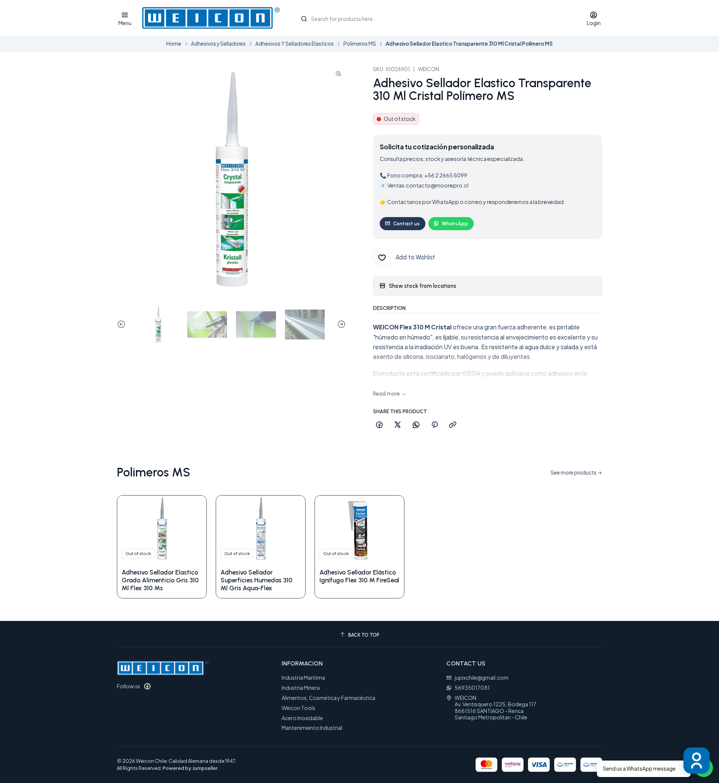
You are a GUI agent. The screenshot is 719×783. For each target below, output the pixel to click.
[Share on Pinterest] (434, 425)
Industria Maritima (303, 677)
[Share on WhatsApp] (416, 425)
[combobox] (436, 17)
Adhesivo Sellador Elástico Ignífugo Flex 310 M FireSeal (359, 576)
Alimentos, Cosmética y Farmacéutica (328, 697)
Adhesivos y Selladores (218, 43)
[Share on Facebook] (379, 425)
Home (173, 43)
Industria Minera (301, 687)
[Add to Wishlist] (192, 529)
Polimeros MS (359, 43)
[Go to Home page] (210, 18)
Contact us (406, 223)
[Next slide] (340, 325)
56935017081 (472, 687)
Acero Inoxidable (302, 718)
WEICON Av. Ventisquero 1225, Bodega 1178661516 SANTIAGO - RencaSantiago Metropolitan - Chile (495, 707)
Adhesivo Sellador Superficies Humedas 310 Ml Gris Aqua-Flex (256, 580)
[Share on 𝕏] (397, 425)
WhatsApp (455, 223)
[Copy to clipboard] (452, 425)
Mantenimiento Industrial (312, 727)
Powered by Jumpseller (190, 768)
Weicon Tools (298, 707)
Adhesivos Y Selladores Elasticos (294, 43)
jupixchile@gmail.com (482, 677)
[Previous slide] (122, 325)
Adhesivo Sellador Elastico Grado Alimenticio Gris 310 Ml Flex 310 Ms (160, 580)
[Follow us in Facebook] (147, 686)
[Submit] (304, 18)
